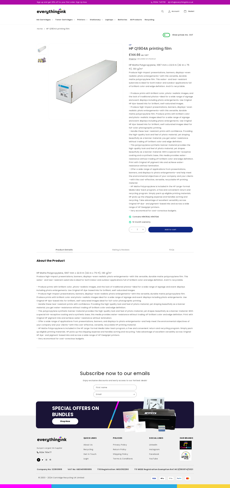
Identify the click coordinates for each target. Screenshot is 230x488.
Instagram (154, 449)
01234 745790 (159, 2)
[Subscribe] (133, 394)
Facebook (154, 454)
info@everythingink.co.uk (181, 2)
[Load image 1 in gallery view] (42, 49)
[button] (44, 19)
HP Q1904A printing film (58, 28)
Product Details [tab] (64, 249)
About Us (88, 444)
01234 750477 (45, 452)
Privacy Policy (120, 444)
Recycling (149, 19)
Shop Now (65, 421)
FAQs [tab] (171, 249)
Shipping (132, 59)
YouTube (153, 458)
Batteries (122, 19)
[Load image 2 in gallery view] (42, 60)
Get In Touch (89, 454)
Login (86, 458)
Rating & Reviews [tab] (120, 249)
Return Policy (119, 449)
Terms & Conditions (123, 458)
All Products (136, 19)
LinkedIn (153, 444)
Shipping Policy (120, 454)
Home (40, 28)
